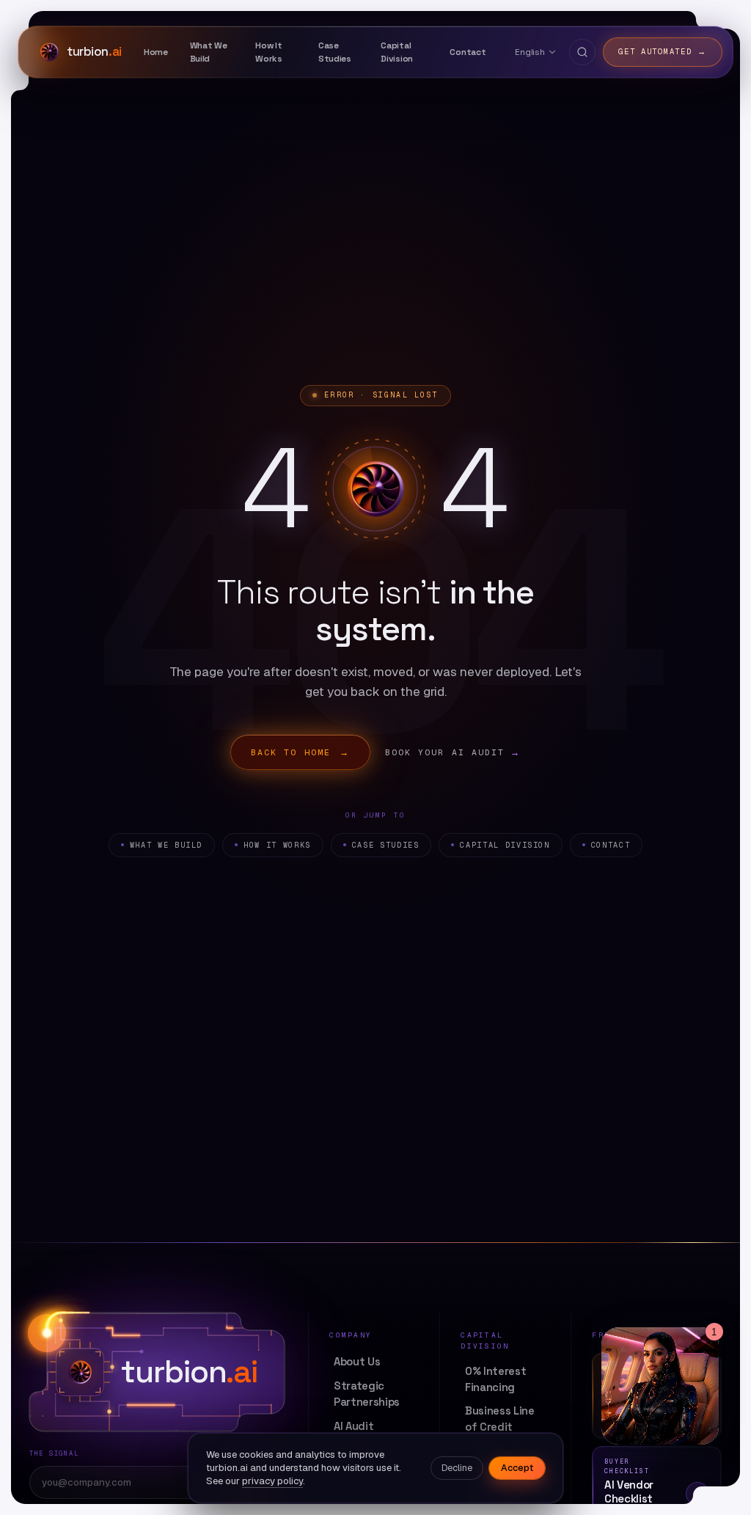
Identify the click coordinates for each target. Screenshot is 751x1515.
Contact (610, 845)
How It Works (277, 845)
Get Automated (662, 51)
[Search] (582, 52)
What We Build (166, 845)
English (529, 51)
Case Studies (386, 845)
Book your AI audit (453, 752)
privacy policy (272, 1481)
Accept (517, 1467)
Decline (457, 1467)
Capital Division (504, 845)
